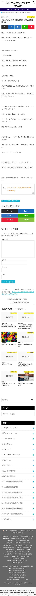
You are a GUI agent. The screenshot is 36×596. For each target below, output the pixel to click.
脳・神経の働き (7, 545)
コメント (4, 239)
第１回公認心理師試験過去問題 (12, 481)
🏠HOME (5, 530)
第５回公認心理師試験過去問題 (12, 508)
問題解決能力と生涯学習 (27, 536)
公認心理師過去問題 (8, 476)
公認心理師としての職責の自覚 (10, 536)
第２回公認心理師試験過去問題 (12, 492)
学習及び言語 (17, 542)
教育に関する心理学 (24, 551)
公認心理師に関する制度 (18, 558)
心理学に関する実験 (24, 540)
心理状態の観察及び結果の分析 (23, 547)
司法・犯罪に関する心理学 (10, 554)
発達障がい (16, 201)
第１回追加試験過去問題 (10, 487)
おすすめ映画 (6, 201)
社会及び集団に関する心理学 (20, 545)
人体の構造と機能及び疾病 (11, 556)
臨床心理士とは (7, 519)
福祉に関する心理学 (12, 551)
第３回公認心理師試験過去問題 (12, 497)
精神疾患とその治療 (26, 556)
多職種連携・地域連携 (9, 538)
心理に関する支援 (10, 549)
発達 (31, 545)
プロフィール (6, 460)
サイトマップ (6, 449)
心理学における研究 (12, 540)
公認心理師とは (7, 465)
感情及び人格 (26, 542)
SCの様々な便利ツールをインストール (18, 9)
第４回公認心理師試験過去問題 (12, 503)
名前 (3, 260)
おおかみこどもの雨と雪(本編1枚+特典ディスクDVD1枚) (19, 189)
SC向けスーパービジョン (10, 428)
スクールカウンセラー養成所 (18, 4)
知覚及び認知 (9, 542)
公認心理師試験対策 (8, 471)
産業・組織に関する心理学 (25, 554)
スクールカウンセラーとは (11, 454)
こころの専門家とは (8, 438)
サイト (3, 274)
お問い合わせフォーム (9, 433)
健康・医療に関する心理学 (23, 549)
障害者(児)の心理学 (9, 547)
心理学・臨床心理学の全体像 (24, 538)
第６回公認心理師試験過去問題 (12, 514)
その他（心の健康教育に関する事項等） (18, 560)
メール (4, 267)
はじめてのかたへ (8, 444)
